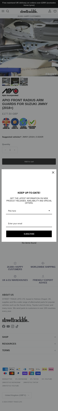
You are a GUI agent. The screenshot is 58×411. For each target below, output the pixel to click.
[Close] (53, 172)
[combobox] (29, 211)
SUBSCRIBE (29, 233)
